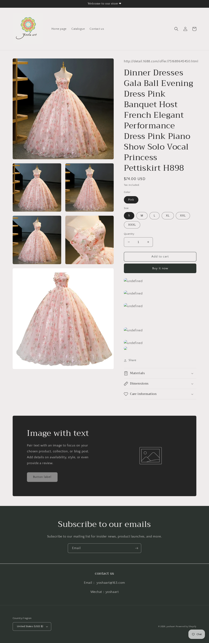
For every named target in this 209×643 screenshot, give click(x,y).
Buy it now (160, 268)
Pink (131, 199)
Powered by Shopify (186, 626)
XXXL (132, 224)
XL (168, 215)
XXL (183, 215)
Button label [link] (42, 477)
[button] (176, 28)
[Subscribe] (136, 548)
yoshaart (171, 626)
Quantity (129, 233)
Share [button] (132, 360)
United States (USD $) (30, 626)
